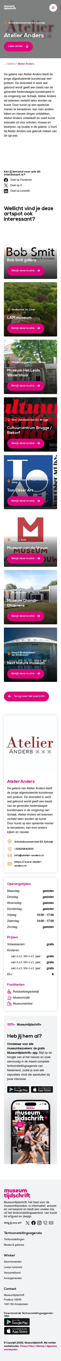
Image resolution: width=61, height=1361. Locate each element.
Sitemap (40, 1346)
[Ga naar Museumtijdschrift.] (4, 63)
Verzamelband (12, 1273)
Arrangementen (13, 1278)
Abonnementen (13, 1262)
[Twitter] (28, 1223)
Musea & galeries (14, 1245)
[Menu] (53, 8)
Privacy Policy (27, 1346)
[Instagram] (39, 1223)
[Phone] (45, 1223)
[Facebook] (33, 1223)
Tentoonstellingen (14, 1239)
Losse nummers (13, 1267)
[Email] (51, 1223)
